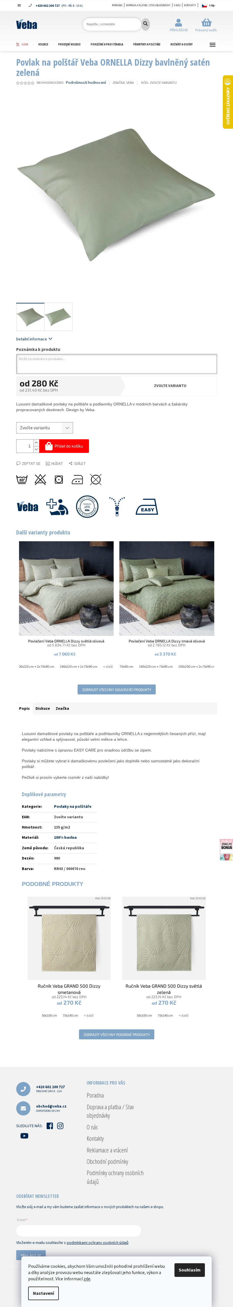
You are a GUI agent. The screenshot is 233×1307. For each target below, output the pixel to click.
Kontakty (190, 5)
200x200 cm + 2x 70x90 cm (197, 666)
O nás (177, 5)
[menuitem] (27, 44)
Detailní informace (31, 339)
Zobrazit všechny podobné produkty (117, 1034)
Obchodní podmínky (107, 1161)
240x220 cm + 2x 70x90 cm (78, 666)
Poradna (117, 5)
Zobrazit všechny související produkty (116, 689)
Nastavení (43, 1293)
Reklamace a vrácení (107, 1150)
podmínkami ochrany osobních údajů (97, 1243)
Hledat (145, 24)
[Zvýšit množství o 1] (36, 443)
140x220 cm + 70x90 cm (156, 666)
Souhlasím (190, 1270)
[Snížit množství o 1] (36, 449)
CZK (211, 5)
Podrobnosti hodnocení (86, 83)
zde (87, 1279)
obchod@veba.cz (51, 1108)
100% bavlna (65, 837)
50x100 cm (49, 1015)
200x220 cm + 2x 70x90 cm (35, 666)
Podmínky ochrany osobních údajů (115, 1176)
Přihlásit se (31, 1255)
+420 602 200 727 (50, 1089)
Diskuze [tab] (43, 708)
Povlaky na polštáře (72, 806)
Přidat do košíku (69, 446)
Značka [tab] (62, 708)
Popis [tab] (24, 708)
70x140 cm (70, 1015)
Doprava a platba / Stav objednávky (148, 5)
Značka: (123, 82)
